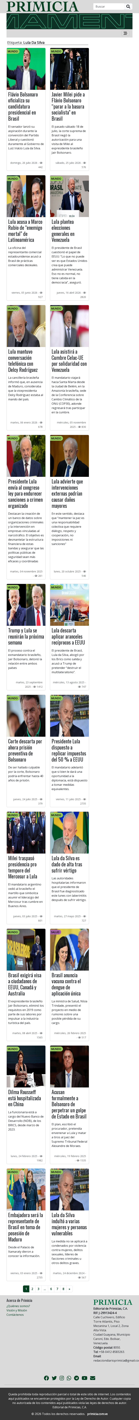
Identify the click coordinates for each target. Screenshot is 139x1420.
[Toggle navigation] (125, 33)
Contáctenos (15, 1315)
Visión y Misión (17, 1310)
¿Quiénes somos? (18, 1306)
